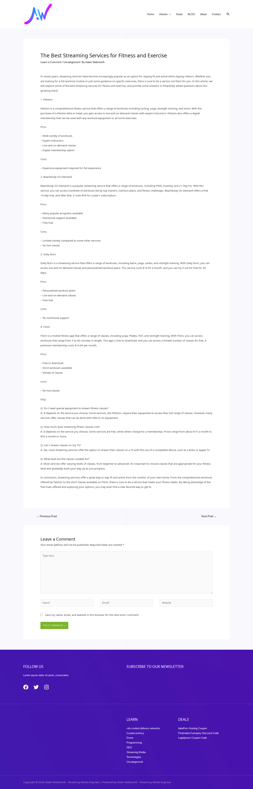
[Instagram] (46, 687)
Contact (216, 14)
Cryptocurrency (135, 733)
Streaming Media (136, 752)
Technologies (133, 757)
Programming (134, 742)
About (203, 14)
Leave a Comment (50, 62)
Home (150, 14)
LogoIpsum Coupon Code (192, 737)
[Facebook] (25, 687)
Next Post (209, 516)
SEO (129, 747)
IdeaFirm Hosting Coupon (192, 728)
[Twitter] (36, 687)
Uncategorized (71, 62)
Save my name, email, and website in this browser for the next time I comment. (92, 615)
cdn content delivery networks (143, 728)
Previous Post (46, 516)
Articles (163, 14)
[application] (169, 14)
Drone (129, 737)
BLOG (191, 14)
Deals (179, 14)
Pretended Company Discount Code (198, 733)
